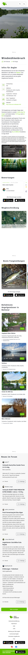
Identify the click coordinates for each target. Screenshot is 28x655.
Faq (14, 639)
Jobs (14, 628)
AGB (14, 626)
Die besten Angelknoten (14, 636)
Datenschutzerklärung (14, 621)
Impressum (14, 623)
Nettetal (18, 72)
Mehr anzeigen (14, 609)
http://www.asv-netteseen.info (13, 104)
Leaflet (3, 225)
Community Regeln (14, 634)
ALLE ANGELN (16, 132)
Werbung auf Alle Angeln (14, 631)
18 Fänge (17, 114)
